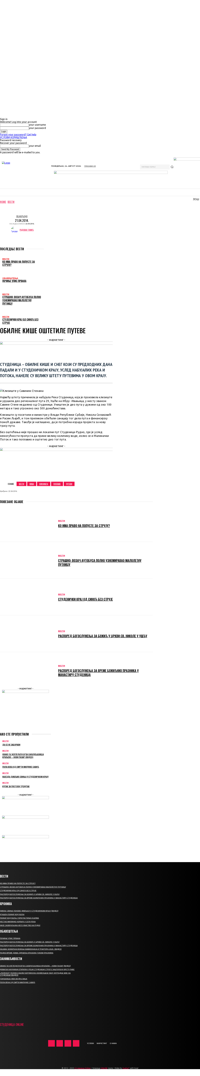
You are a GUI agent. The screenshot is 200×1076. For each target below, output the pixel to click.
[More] (75, 474)
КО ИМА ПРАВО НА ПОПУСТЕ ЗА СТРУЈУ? (18, 263)
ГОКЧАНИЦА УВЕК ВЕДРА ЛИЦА (13, 979)
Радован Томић (27, 230)
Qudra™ (126, 1068)
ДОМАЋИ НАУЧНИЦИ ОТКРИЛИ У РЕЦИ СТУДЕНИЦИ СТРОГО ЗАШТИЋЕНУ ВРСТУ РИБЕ (37, 969)
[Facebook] (30, 475)
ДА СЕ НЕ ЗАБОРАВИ (11, 744)
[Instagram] (59, 1043)
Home (3, 202)
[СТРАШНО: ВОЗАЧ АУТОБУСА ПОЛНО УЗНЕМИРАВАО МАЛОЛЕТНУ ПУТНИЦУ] (27, 560)
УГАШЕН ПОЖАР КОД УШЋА (12, 914)
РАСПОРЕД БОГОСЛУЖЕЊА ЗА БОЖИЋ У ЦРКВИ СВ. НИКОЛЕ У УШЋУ (102, 636)
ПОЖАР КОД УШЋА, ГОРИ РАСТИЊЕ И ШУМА (19, 918)
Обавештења (10, 278)
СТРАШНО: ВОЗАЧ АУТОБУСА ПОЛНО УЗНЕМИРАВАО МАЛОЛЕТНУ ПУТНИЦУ (21, 300)
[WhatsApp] (64, 475)
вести (21, 483)
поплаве (57, 483)
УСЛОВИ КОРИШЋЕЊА (13, 137)
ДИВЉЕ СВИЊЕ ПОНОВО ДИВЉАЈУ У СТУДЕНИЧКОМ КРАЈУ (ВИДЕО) (29, 911)
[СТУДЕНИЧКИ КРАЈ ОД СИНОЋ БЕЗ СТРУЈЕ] (27, 596)
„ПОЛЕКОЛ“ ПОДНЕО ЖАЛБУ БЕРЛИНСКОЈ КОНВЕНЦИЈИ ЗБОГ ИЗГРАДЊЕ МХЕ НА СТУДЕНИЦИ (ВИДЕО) (35, 974)
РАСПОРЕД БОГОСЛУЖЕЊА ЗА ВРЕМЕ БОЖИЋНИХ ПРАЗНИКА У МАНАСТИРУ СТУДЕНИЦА (98, 672)
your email (35, 145)
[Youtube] (76, 1043)
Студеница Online (83, 1068)
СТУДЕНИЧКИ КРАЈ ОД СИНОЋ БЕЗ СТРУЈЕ (20, 321)
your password (37, 128)
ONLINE (104, 1068)
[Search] (172, 167)
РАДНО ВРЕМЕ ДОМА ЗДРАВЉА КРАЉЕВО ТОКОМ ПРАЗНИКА (26, 953)
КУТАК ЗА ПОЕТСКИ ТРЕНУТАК (16, 786)
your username (37, 124)
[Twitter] (41, 475)
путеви (69, 483)
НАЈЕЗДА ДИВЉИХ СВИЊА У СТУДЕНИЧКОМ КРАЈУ (25, 776)
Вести (11, 202)
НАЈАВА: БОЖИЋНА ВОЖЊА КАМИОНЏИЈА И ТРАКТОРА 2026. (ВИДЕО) (31, 949)
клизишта (43, 483)
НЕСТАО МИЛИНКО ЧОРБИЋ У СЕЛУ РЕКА (18, 922)
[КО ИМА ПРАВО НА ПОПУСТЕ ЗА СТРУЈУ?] (27, 523)
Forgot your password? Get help (18, 134)
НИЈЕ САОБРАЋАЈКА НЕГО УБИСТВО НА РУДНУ (20, 925)
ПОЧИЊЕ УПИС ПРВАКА (14, 281)
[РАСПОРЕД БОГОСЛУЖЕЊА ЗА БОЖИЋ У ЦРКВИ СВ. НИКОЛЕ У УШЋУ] (27, 633)
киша (32, 483)
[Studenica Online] (24, 173)
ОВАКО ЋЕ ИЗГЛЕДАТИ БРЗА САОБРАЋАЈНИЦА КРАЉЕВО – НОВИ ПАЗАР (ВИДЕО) (23, 756)
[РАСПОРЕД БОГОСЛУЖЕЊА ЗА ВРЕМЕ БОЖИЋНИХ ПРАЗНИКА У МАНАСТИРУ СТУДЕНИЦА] (27, 670)
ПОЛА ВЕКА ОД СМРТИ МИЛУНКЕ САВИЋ (20, 766)
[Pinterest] (52, 475)
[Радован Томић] (15, 229)
